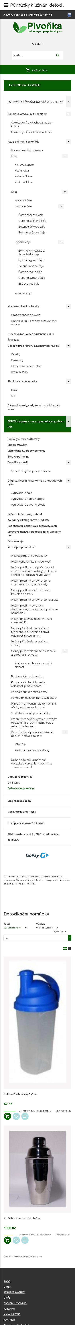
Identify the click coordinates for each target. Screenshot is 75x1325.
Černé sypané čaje (30, 272)
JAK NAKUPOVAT (12, 1314)
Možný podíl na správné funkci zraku (34, 599)
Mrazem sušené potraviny (23, 306)
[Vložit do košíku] (7, 1116)
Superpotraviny (17, 444)
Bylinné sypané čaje (31, 260)
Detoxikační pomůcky (21, 788)
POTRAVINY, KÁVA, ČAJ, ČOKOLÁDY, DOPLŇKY (35, 101)
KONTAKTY (9, 1319)
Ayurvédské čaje (21, 493)
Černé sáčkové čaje (31, 215)
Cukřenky (17, 360)
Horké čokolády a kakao (27, 150)
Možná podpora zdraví (21, 547)
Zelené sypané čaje (31, 266)
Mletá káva (22, 170)
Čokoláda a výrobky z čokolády (27, 114)
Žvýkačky (13, 339)
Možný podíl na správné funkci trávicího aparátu (31, 592)
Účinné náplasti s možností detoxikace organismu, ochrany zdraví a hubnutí (31, 763)
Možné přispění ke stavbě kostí (31, 561)
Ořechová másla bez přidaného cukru (30, 334)
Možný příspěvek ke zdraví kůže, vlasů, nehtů (31, 620)
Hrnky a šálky (19, 372)
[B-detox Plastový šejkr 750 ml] (37, 1022)
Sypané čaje (23, 242)
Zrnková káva (23, 182)
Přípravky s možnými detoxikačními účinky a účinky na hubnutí (33, 705)
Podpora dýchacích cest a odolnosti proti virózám (28, 684)
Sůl (13, 396)
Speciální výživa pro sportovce (31, 471)
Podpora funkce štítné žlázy (29, 692)
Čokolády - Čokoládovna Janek (31, 132)
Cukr (14, 390)
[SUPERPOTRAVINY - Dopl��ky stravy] (37, 27)
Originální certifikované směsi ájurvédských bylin (34, 482)
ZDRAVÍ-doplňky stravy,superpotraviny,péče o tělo (35, 424)
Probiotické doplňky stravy (32, 750)
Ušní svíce (13, 782)
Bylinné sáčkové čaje (31, 232)
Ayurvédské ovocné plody (28, 504)
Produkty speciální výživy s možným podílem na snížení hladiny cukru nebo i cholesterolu (34, 722)
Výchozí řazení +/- (13, 927)
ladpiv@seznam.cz (40, 14)
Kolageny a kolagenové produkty (28, 520)
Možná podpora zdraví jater (29, 555)
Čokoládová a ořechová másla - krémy (32, 124)
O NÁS (7, 1297)
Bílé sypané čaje (28, 283)
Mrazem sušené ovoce (25, 315)
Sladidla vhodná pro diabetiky (30, 713)
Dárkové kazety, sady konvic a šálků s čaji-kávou (33, 407)
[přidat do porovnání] (25, 1116)
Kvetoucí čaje (23, 200)
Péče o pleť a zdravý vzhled (24, 514)
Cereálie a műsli (17, 462)
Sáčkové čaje (23, 206)
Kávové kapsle (24, 164)
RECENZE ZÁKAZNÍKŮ (14, 1292)
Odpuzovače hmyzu (20, 776)
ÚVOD (7, 1281)
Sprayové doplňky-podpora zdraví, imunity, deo (34, 533)
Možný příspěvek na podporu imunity (30, 643)
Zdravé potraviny (18, 456)
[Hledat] (58, 56)
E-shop (7, 1286)
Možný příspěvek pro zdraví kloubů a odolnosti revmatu (33, 652)
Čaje (14, 192)
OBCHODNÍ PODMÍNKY (15, 1303)
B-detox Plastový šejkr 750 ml (20, 1094)
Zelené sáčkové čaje (31, 226)
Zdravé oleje (15, 541)
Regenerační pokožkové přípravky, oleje (32, 525)
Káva (14, 156)
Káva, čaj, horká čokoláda (23, 141)
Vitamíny (20, 744)
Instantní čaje (23, 293)
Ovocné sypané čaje (31, 277)
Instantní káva (23, 176)
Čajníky (15, 354)
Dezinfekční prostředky (22, 811)
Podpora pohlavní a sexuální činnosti (33, 665)
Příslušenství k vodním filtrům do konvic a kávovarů (33, 837)
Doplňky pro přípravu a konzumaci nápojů (33, 345)
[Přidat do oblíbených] (16, 1116)
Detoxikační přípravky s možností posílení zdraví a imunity (32, 734)
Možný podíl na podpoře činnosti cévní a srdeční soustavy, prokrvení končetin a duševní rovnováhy (33, 571)
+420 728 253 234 (14, 14)
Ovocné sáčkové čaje (32, 220)
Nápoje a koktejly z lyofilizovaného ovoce (33, 322)
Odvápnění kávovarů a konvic (25, 823)
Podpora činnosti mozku (27, 676)
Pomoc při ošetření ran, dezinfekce (33, 697)
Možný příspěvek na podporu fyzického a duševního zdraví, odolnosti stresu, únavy (30, 632)
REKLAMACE (9, 1308)
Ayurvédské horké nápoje (27, 498)
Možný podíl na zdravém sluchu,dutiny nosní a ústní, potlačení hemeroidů (34, 609)
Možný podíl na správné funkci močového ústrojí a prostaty (31, 582)
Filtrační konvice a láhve (26, 366)
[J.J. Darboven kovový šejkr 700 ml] (37, 1169)
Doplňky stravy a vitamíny (23, 439)
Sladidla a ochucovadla (22, 381)
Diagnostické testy (19, 800)
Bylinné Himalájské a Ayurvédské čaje (31, 252)
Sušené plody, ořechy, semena (26, 450)
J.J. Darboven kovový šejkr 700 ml (22, 1218)
